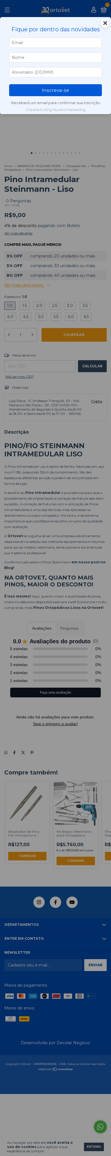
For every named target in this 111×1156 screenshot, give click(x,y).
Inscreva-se (55, 90)
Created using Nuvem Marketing (55, 110)
